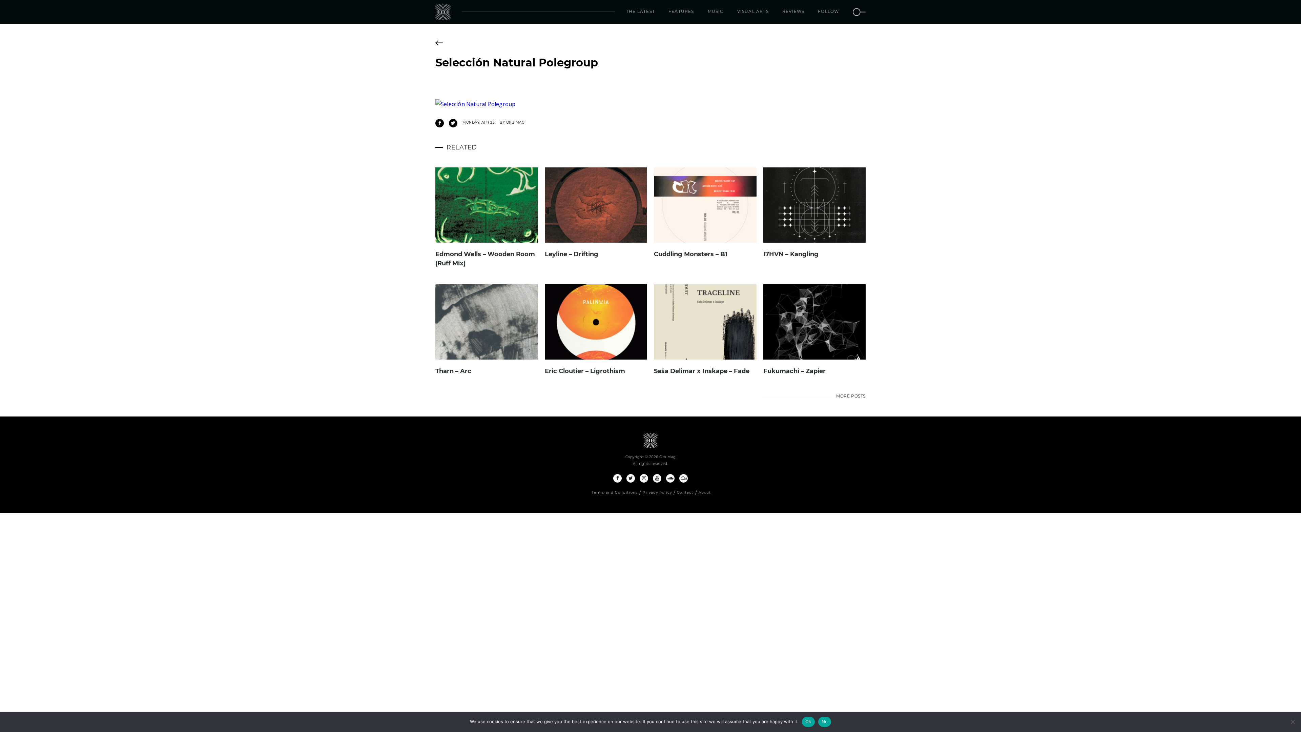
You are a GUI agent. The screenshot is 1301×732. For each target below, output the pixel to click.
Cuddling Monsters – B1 (690, 254)
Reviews (793, 11)
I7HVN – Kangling (791, 254)
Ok (808, 721)
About (705, 492)
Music (716, 11)
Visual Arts (753, 11)
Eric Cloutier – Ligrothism (585, 371)
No (825, 721)
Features (681, 11)
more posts (851, 396)
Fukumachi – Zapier (794, 371)
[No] (1292, 721)
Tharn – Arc (453, 371)
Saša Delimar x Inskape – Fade (701, 371)
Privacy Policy (657, 492)
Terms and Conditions (615, 492)
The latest (640, 11)
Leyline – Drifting (571, 254)
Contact (685, 492)
